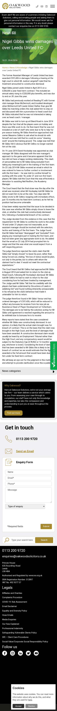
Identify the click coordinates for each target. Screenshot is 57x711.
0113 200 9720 (13, 550)
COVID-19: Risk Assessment (14, 602)
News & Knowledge (18, 68)
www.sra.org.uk (35, 575)
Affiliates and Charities (12, 593)
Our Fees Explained (10, 624)
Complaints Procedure (12, 597)
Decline (31, 705)
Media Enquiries (9, 619)
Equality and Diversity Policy (14, 611)
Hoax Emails (7, 615)
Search (44, 540)
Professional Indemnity (12, 628)
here (30, 699)
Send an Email (25, 451)
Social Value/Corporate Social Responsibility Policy (25, 641)
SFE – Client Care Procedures (15, 637)
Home (5, 68)
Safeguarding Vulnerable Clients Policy (19, 633)
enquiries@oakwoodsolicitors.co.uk (24, 556)
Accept (18, 705)
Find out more (13, 413)
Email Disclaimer (9, 606)
